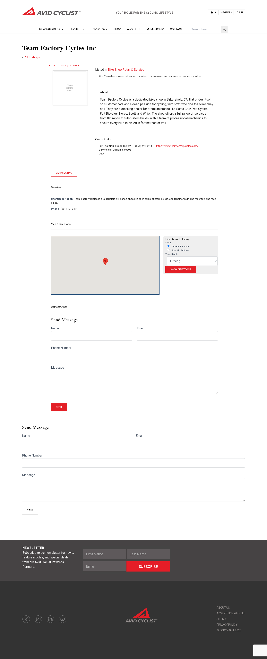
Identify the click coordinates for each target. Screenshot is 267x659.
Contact (176, 29)
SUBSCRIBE (148, 566)
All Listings (32, 57)
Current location (180, 246)
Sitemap (222, 619)
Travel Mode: (172, 254)
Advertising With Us (231, 613)
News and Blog (49, 29)
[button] (105, 261)
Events (76, 29)
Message (57, 367)
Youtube (62, 619)
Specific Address (180, 250)
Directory (100, 29)
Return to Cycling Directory (64, 65)
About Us (133, 29)
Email (140, 328)
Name (55, 328)
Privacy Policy (227, 624)
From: (168, 242)
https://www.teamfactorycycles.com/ (177, 145)
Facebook (26, 619)
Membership (155, 29)
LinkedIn (50, 619)
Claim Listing (64, 172)
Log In (239, 12)
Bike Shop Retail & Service (126, 69)
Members (226, 12)
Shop (117, 29)
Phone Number (61, 348)
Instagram (38, 619)
